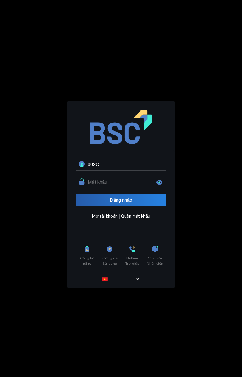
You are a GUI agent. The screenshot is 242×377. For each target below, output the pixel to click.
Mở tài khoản (105, 216)
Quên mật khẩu (135, 216)
